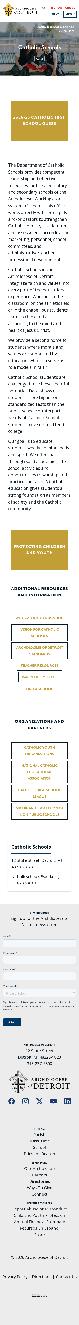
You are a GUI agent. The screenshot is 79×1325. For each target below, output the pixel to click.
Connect (39, 1194)
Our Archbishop (39, 1168)
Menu (70, 14)
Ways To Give (39, 1187)
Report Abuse (63, 8)
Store (39, 1234)
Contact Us (66, 1276)
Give (55, 14)
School (39, 1147)
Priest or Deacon (39, 1153)
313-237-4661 (23, 883)
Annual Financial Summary (39, 1221)
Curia (39, 58)
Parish (39, 1134)
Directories (39, 1181)
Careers (39, 1175)
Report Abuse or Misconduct (39, 1209)
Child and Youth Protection (39, 1215)
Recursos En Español (39, 1228)
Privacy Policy (15, 1276)
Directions (41, 1276)
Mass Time (39, 1141)
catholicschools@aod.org (55, 27)
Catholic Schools (31, 846)
